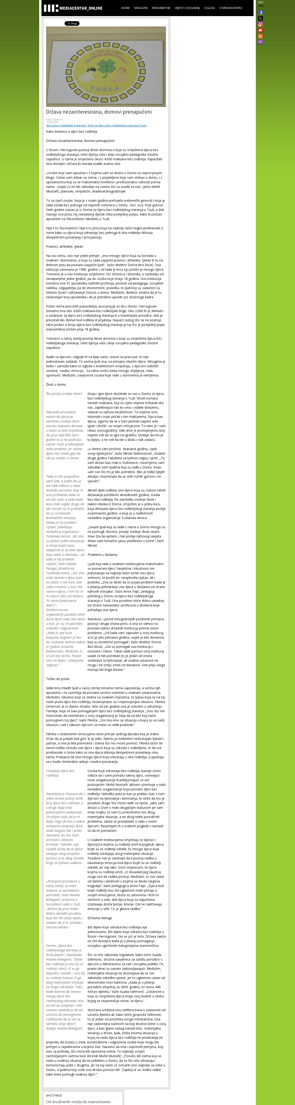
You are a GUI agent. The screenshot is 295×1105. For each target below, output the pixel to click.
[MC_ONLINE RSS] (259, 37)
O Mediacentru (230, 8)
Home (125, 8)
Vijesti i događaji (187, 8)
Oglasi (209, 8)
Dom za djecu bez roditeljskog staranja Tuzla (117, 125)
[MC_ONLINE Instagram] (259, 24)
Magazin (141, 8)
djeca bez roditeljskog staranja (66, 125)
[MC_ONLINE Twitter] (259, 19)
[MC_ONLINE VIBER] (259, 43)
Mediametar (161, 8)
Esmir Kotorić (54, 119)
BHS (261, 2)
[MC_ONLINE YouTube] (259, 30)
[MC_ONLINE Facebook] (259, 13)
